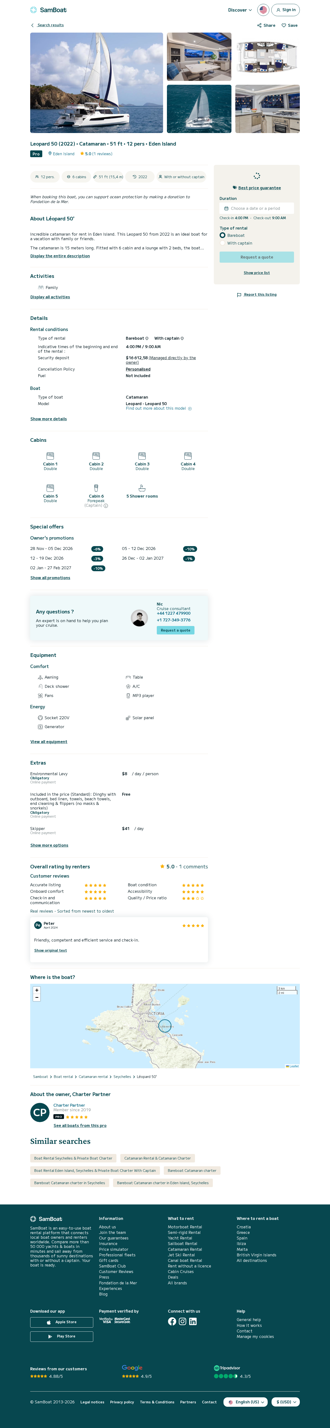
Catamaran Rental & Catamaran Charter (157, 1158)
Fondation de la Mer (118, 1282)
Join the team (112, 1232)
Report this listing (260, 294)
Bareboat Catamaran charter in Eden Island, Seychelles (163, 1182)
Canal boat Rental (185, 1260)
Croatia (244, 1226)
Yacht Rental (180, 1238)
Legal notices (92, 1402)
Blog (103, 1294)
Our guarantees (114, 1238)
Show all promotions (50, 577)
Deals (173, 1277)
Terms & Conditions (157, 1402)
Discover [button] (237, 10)
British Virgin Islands (256, 1254)
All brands (177, 1282)
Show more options (49, 845)
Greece (243, 1232)
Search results (50, 24)
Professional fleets (117, 1254)
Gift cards (108, 1260)
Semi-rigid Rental (184, 1232)
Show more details (48, 418)
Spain (242, 1238)
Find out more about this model (156, 408)
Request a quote (175, 630)
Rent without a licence (189, 1266)
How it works (249, 1325)
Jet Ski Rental (181, 1254)
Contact (244, 1331)
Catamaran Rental (185, 1249)
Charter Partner (69, 1105)
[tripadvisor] (228, 1368)
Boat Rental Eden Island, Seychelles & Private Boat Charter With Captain (95, 1170)
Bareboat (236, 235)
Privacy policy (122, 1402)
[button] (36, 990)
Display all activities (50, 296)
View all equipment (48, 741)
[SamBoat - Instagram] (182, 1321)
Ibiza (241, 1243)
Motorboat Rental (185, 1226)
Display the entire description (60, 256)
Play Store (65, 1336)
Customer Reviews (116, 1271)
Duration (228, 198)
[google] (132, 1368)
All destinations (252, 1260)
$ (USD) (284, 1402)
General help (249, 1319)
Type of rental (233, 228)
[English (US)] (263, 10)
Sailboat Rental (182, 1243)
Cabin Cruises (181, 1271)
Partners (188, 1402)
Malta (242, 1249)
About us (107, 1226)
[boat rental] (48, 10)
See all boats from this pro (80, 1125)
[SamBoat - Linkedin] (193, 1321)
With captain (239, 243)
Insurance (108, 1243)
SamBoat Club (112, 1266)
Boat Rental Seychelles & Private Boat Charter (73, 1158)
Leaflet (294, 1066)
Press (104, 1277)
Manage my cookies (255, 1336)
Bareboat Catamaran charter (192, 1170)
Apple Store (66, 1322)
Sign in (288, 9)
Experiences (110, 1288)
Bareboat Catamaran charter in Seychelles (69, 1182)
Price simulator (113, 1249)
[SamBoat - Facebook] (172, 1321)
